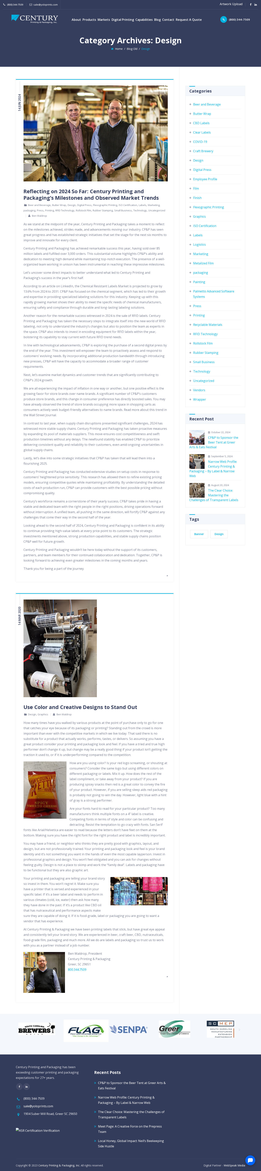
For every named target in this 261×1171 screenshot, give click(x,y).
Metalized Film (203, 263)
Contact (168, 20)
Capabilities (144, 20)
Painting (199, 282)
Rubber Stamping (103, 210)
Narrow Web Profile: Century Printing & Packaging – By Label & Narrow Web (213, 469)
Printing (49, 210)
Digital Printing (123, 20)
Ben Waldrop (39, 215)
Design (72, 205)
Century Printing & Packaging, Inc (58, 1165)
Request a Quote (189, 20)
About (76, 20)
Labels (142, 205)
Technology (140, 210)
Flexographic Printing (105, 205)
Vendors (199, 390)
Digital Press (84, 205)
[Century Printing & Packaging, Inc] (34, 18)
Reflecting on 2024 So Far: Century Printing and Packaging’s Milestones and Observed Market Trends (91, 194)
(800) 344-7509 (239, 19)
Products (89, 20)
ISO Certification (128, 205)
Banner (199, 534)
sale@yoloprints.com (45, 4)
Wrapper (199, 399)
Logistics (199, 244)
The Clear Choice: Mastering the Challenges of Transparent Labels (213, 495)
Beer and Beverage (39, 205)
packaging (29, 210)
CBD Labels (201, 123)
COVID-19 (200, 142)
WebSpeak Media (234, 1165)
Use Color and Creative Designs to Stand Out (80, 707)
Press (40, 210)
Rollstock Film (83, 210)
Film (196, 188)
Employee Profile (205, 179)
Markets (104, 20)
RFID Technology (64, 210)
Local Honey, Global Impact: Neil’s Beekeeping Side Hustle (131, 1143)
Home (118, 49)
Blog (157, 20)
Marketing (154, 205)
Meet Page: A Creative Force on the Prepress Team (130, 1129)
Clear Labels (202, 132)
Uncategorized (156, 210)
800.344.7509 (77, 969)
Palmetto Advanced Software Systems (213, 294)
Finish (197, 198)
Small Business (123, 210)
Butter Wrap (59, 205)
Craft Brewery (203, 151)
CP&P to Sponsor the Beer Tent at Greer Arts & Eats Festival (213, 442)
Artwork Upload (231, 4)
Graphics (43, 714)
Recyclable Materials (207, 325)
